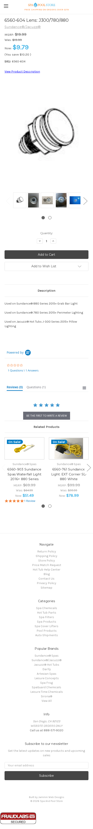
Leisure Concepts (46, 678)
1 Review (29, 501)
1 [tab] (43, 217)
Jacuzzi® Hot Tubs (46, 665)
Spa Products (46, 621)
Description (46, 290)
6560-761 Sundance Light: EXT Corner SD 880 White (68, 474)
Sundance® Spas (47, 655)
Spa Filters (46, 617)
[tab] (15, 388)
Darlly (46, 669)
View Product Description (22, 71)
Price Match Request (46, 565)
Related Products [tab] (46, 427)
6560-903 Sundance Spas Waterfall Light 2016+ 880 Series (24, 474)
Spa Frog (46, 683)
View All (47, 701)
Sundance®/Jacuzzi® (46, 660)
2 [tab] (49, 217)
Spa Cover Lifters (46, 626)
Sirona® (46, 696)
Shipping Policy (46, 556)
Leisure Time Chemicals (46, 692)
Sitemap (46, 587)
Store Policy (46, 560)
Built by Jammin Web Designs (46, 797)
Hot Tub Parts (46, 612)
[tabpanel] (19, 200)
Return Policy (46, 551)
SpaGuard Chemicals (46, 687)
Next (85, 200)
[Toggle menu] (6, 6)
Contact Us (46, 578)
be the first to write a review (46, 416)
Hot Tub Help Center (46, 569)
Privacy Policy (46, 583)
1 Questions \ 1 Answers (23, 370)
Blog (46, 574)
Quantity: (46, 233)
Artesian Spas (46, 674)
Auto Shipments (46, 635)
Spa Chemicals (46, 608)
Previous (7, 200)
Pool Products (47, 631)
